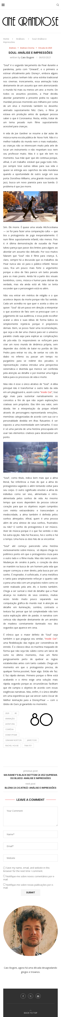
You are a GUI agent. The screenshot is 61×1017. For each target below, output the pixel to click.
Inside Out (46, 392)
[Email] (38, 996)
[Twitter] (30, 996)
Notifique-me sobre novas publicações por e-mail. (28, 886)
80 (16, 713)
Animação (10, 718)
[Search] (57, 5)
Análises (20, 38)
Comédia (9, 729)
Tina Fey (28, 745)
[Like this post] (23, 762)
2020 (7, 713)
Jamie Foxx (32, 740)
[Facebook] (23, 996)
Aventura (10, 724)
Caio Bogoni (27, 57)
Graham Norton (13, 740)
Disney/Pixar (11, 735)
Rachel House (12, 745)
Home (6, 38)
